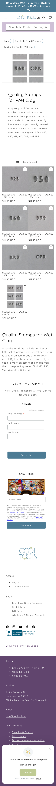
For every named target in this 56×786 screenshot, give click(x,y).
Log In (15, 582)
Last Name (13, 432)
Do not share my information (28, 740)
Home (6, 41)
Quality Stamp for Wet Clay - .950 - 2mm (40, 196)
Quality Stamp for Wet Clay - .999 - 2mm (40, 235)
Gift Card (17, 611)
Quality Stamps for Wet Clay (18, 47)
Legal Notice (19, 736)
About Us (17, 744)
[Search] (46, 27)
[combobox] (28, 27)
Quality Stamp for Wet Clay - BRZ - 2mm (14, 274)
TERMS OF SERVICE (18, 513)
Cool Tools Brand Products (28, 41)
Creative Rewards (22, 586)
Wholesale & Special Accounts (28, 615)
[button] (6, 17)
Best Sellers (18, 607)
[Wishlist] (43, 17)
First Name (13, 423)
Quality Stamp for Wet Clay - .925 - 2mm (14, 196)
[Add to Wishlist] (25, 169)
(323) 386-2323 (20, 676)
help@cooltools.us (16, 716)
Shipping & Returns (22, 732)
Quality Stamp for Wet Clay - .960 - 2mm (14, 235)
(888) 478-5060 (20, 672)
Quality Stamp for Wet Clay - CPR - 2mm (40, 274)
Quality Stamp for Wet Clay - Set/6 (14, 313)
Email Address (15, 413)
